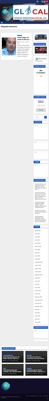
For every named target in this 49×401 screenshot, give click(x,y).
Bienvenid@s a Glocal (33, 395)
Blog (47, 398)
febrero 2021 (38, 290)
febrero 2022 (38, 268)
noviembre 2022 (38, 262)
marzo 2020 (37, 322)
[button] (44, 22)
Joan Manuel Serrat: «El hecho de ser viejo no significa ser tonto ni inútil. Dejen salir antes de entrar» (41, 186)
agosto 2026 (38, 230)
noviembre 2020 (38, 300)
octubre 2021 (38, 271)
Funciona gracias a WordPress (7, 396)
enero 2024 (37, 255)
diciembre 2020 (38, 297)
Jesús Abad (15, 360)
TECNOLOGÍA (45, 395)
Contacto (40, 395)
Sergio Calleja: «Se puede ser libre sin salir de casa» (23, 39)
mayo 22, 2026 (31, 373)
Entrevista (20, 35)
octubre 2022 (38, 265)
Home (27, 395)
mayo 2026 (37, 236)
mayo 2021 (37, 281)
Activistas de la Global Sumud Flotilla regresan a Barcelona (41, 212)
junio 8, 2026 (7, 373)
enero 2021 (37, 293)
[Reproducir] (36, 52)
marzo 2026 (37, 243)
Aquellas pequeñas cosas (8, 355)
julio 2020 (37, 309)
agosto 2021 (37, 278)
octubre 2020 (38, 303)
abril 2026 (37, 240)
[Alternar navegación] (23, 23)
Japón (4, 368)
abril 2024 (37, 252)
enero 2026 (37, 249)
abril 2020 (37, 319)
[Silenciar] (44, 52)
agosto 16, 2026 (7, 360)
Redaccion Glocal (39, 373)
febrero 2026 (38, 246)
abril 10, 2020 (21, 41)
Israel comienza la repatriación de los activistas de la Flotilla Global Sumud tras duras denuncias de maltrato (40, 219)
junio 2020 (37, 312)
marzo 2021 (37, 287)
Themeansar (3, 397)
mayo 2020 (37, 316)
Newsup (17, 396)
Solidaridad (29, 368)
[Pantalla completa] (45, 52)
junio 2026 (37, 233)
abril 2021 (37, 284)
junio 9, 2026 (31, 360)
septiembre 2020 (39, 306)
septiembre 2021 (38, 274)
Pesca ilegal (29, 355)
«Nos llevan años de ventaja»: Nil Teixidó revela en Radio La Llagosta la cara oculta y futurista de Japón (40, 205)
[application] (41, 50)
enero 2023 (37, 259)
